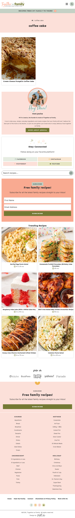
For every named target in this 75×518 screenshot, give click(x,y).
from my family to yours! (36, 11)
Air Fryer (57, 423)
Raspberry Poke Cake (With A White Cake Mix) (19, 309)
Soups (18, 450)
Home (9, 499)
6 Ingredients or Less (18, 462)
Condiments (18, 430)
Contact (30, 499)
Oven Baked (57, 447)
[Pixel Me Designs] (41, 515)
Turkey (18, 482)
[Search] (71, 173)
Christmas (57, 462)
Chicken (18, 469)
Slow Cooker (57, 437)
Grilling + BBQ (57, 427)
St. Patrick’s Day (57, 479)
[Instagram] (35, 505)
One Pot (57, 440)
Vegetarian (18, 472)
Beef (18, 466)
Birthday (57, 459)
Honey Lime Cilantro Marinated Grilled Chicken (19, 353)
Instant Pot (57, 430)
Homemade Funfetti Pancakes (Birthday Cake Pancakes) (56, 265)
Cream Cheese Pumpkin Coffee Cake (18, 81)
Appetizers (18, 420)
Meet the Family (19, 499)
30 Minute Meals (57, 443)
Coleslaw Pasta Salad (56, 353)
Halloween (57, 476)
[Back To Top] (37, 382)
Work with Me (63, 499)
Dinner (18, 437)
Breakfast (18, 427)
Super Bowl (57, 482)
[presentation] (19, 58)
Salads (18, 443)
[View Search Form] (72, 4)
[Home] (32, 20)
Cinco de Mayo (57, 466)
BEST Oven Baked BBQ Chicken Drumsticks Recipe (55, 309)
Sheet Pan (57, 433)
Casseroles (57, 420)
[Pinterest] (39, 505)
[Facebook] (31, 505)
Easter (57, 469)
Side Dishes (18, 447)
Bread (18, 423)
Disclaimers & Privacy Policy (45, 499)
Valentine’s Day (57, 489)
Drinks (18, 440)
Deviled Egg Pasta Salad (19, 264)
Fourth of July (57, 472)
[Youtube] (43, 505)
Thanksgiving (57, 486)
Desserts (18, 433)
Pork (18, 479)
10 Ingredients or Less (18, 459)
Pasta (18, 476)
